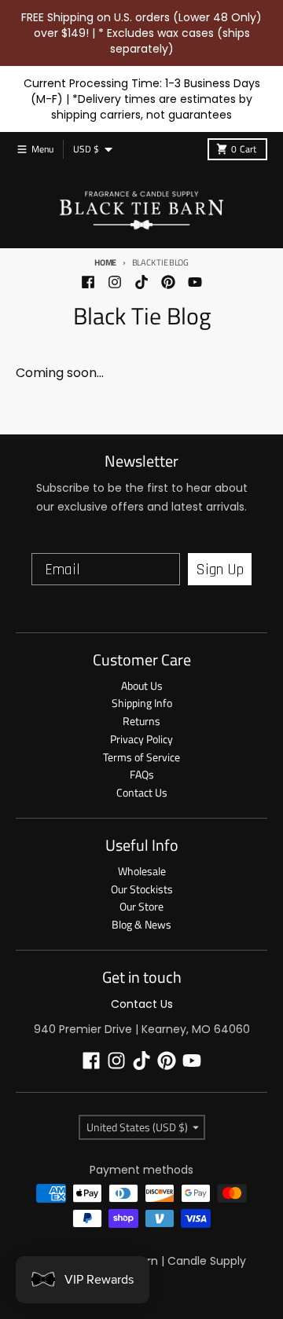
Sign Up (220, 569)
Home (105, 262)
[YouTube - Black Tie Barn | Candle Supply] (195, 282)
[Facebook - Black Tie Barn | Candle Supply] (88, 282)
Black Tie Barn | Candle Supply (164, 1261)
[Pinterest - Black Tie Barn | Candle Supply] (168, 282)
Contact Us (142, 1004)
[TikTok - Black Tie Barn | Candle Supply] (141, 282)
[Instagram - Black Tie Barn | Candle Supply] (115, 282)
